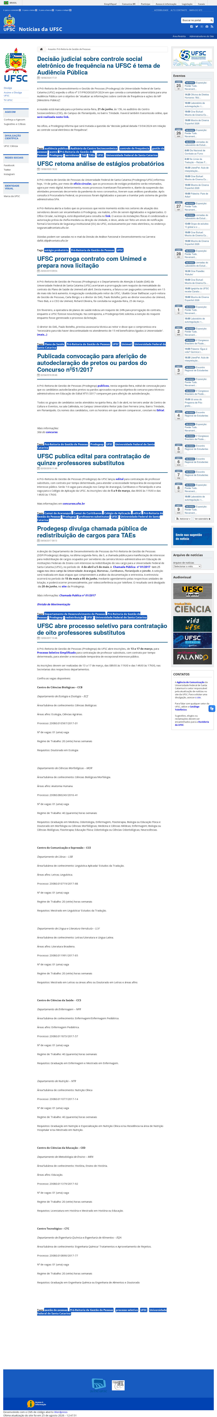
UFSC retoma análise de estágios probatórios (100, 163)
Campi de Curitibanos (88, 513)
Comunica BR (128, 4)
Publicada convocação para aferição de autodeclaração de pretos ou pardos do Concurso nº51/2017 (92, 363)
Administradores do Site (202, 36)
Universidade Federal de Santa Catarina (131, 155)
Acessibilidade (161, 10)
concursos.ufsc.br (74, 503)
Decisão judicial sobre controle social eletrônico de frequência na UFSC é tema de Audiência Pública (98, 65)
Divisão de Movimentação (53, 604)
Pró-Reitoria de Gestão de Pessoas (92, 250)
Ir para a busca (46, 10)
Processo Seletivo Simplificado (56, 652)
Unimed (127, 344)
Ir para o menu (30, 10)
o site (198, 697)
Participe (145, 4)
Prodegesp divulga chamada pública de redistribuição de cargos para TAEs (92, 531)
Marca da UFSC (12, 196)
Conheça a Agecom (14, 119)
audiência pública (56, 148)
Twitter (7, 169)
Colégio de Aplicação (117, 513)
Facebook (9, 165)
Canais (201, 4)
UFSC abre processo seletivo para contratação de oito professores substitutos (102, 629)
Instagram (9, 174)
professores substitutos (94, 516)
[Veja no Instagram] (207, 26)
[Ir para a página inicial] (40, 49)
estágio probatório (56, 250)
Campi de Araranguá (58, 513)
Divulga (8, 87)
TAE (84, 155)
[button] (183, 518)
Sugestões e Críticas (15, 123)
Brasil (13, 2)
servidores (72, 155)
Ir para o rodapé (63, 10)
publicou (103, 385)
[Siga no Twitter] (196, 26)
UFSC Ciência (11, 146)
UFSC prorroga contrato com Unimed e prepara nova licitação (91, 261)
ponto (53, 151)
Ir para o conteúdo (11, 10)
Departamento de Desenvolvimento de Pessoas (75, 614)
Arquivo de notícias (183, 562)
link (107, 216)
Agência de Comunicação (190, 682)
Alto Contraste (179, 10)
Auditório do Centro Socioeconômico (93, 148)
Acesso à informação (166, 4)
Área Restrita (179, 36)
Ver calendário (202, 518)
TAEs (92, 155)
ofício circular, (83, 183)
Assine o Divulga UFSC (13, 94)
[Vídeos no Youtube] (202, 26)
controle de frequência (134, 148)
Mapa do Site (195, 10)
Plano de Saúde (54, 344)
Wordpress (60, 1412)
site (64, 586)
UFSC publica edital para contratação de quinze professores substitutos (93, 459)
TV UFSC (8, 100)
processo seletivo (127, 1310)
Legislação (187, 4)
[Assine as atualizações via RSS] (212, 26)
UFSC (100, 155)
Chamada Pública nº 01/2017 (131, 567)
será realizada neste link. (53, 117)
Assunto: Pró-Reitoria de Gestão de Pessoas (69, 49)
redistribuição (74, 617)
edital (120, 479)
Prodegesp (56, 155)
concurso (51, 432)
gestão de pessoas (56, 1310)
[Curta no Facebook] (191, 26)
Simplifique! (110, 4)
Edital (160, 410)
